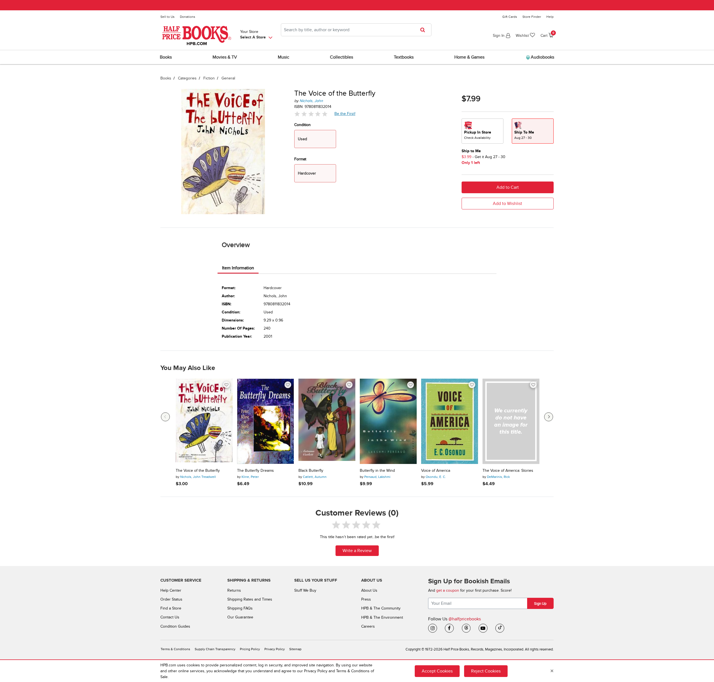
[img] (311, 114)
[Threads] (466, 628)
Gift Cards (509, 17)
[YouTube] (483, 628)
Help (550, 17)
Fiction (209, 78)
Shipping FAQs (240, 608)
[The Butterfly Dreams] (265, 421)
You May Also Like (187, 368)
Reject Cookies (486, 671)
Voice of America (435, 470)
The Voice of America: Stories (508, 470)
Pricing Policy (250, 649)
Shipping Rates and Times (249, 599)
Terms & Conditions (175, 649)
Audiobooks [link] (542, 57)
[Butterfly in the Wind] (388, 421)
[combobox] (356, 30)
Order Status (171, 599)
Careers (368, 626)
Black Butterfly (310, 470)
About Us (369, 590)
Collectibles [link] (341, 57)
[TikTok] (499, 628)
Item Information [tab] (238, 268)
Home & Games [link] (469, 57)
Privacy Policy (274, 649)
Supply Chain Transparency (215, 649)
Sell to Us (167, 17)
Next (548, 416)
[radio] (482, 131)
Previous (165, 416)
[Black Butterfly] (326, 421)
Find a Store (170, 608)
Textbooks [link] (404, 57)
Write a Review (357, 550)
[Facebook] (449, 628)
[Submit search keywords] (424, 29)
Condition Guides (175, 626)
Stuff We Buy (305, 590)
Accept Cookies (437, 671)
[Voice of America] (449, 421)
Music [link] (283, 57)
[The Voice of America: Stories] (511, 421)
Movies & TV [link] (225, 57)
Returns (234, 590)
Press (366, 599)
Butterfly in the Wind (377, 470)
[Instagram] (432, 628)
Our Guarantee (240, 617)
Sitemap (295, 649)
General (228, 78)
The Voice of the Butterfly (198, 470)
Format (300, 159)
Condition (302, 124)
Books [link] (166, 57)
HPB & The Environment (382, 617)
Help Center (170, 590)
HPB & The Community (381, 608)
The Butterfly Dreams (255, 470)
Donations (187, 17)
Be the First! (345, 113)
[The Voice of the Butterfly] (204, 421)
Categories (187, 78)
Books (165, 78)
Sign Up (540, 603)
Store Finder (531, 17)
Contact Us (169, 617)
